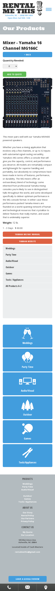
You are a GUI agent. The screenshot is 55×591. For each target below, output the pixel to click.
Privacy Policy (27, 521)
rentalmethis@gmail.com (27, 552)
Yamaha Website (27, 241)
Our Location (27, 535)
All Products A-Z (14, 286)
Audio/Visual (27, 489)
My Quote (27, 532)
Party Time (27, 486)
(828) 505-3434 (26, 15)
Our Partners (27, 518)
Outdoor (27, 496)
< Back (27, 54)
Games (27, 499)
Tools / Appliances (27, 501)
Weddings (28, 483)
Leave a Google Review (27, 578)
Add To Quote (14, 74)
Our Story (27, 512)
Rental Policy (27, 515)
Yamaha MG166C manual (27, 234)
